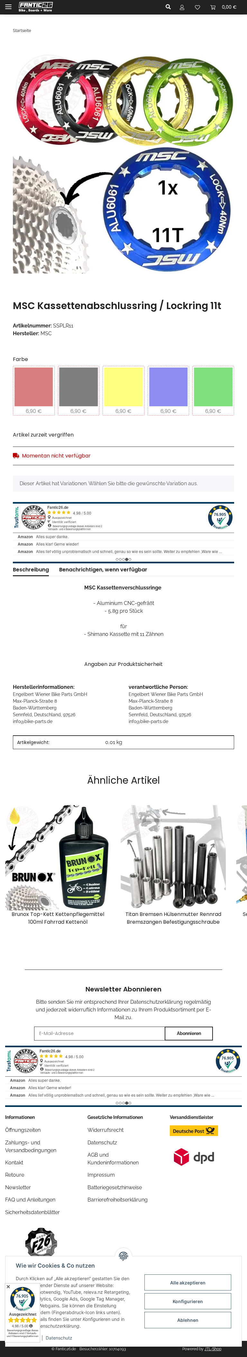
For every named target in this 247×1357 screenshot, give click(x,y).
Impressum (101, 1175)
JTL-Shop (213, 1349)
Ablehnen (187, 1320)
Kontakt (14, 1163)
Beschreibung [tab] (31, 569)
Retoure (14, 1175)
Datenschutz (59, 1338)
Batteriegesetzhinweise (114, 1187)
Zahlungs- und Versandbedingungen (30, 1146)
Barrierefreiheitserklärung (117, 1200)
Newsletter (18, 1187)
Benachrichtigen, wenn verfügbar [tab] (103, 569)
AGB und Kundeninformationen (113, 1159)
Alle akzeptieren (188, 1282)
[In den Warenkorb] (18, 48)
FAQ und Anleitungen (30, 1200)
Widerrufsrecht (105, 1130)
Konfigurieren (188, 1301)
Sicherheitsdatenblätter (32, 1212)
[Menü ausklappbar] (8, 4)
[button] (170, 7)
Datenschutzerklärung (156, 1002)
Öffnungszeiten (23, 1130)
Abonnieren (189, 1033)
